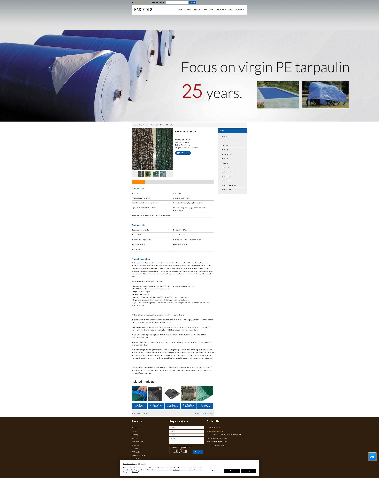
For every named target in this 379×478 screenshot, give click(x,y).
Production (208, 10)
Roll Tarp (224, 141)
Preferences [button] (135, 472)
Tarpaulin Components (228, 185)
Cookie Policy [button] (176, 470)
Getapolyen (224, 163)
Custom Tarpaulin (227, 181)
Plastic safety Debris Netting (204, 413)
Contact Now (184, 153)
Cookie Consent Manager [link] (129, 464)
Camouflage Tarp (226, 154)
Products (197, 10)
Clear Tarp (224, 150)
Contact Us (239, 10)
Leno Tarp (224, 145)
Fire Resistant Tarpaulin (228, 172)
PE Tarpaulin (225, 136)
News (230, 10)
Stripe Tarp (224, 158)
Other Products (144, 125)
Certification (221, 10)
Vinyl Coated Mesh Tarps (140, 413)
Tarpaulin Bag (225, 176)
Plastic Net (154, 125)
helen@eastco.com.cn (141, 2)
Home (180, 10)
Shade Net (194, 148)
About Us (188, 10)
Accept (248, 471)
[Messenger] (372, 456)
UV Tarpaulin (225, 167)
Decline (232, 471)
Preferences (215, 471)
